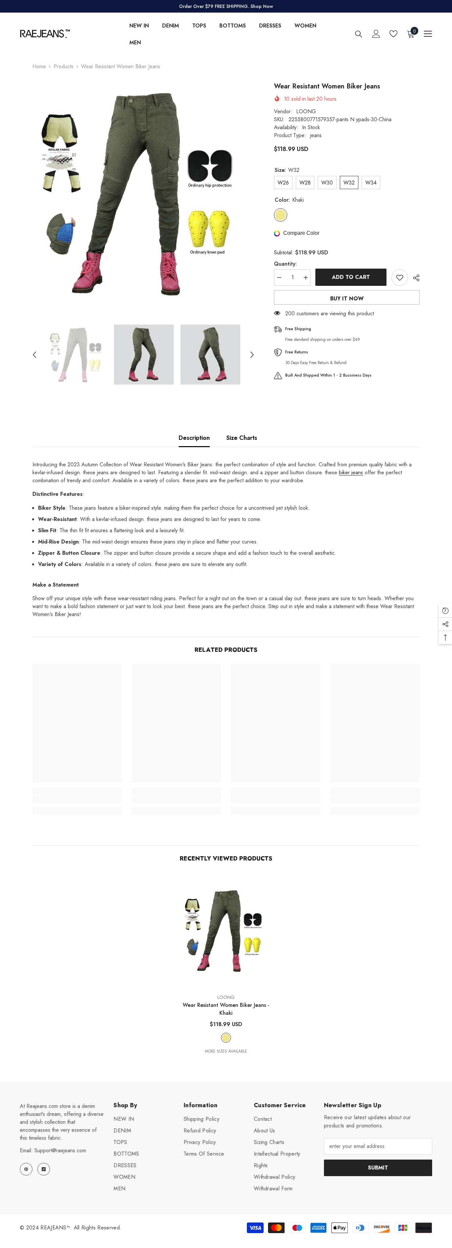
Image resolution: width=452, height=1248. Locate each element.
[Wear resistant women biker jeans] (226, 930)
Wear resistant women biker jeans (226, 1009)
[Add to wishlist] (399, 277)
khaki (226, 1038)
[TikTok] (43, 1169)
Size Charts (241, 438)
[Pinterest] (26, 1169)
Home (39, 66)
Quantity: (285, 264)
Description (194, 438)
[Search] (358, 33)
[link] (77, 799)
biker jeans (351, 472)
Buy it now (347, 298)
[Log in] (376, 34)
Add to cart (351, 277)
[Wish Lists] (393, 34)
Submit (378, 1167)
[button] (34, 355)
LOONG (306, 111)
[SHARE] (414, 278)
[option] (143, 192)
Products (63, 66)
